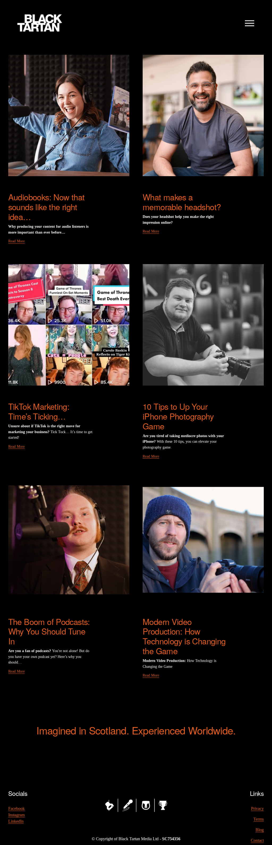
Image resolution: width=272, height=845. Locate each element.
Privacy (257, 808)
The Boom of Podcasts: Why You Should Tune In (49, 631)
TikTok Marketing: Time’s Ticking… (39, 411)
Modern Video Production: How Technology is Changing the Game (184, 636)
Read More (16, 241)
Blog (260, 829)
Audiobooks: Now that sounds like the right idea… (46, 206)
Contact (257, 840)
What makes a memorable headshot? (182, 202)
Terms (258, 819)
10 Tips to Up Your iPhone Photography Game (178, 416)
